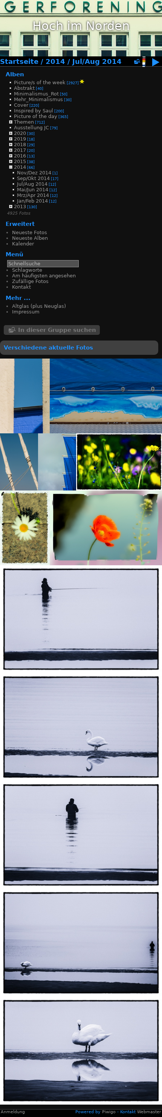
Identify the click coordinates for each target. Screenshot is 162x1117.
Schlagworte (27, 270)
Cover (21, 105)
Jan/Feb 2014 (32, 201)
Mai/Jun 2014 (32, 189)
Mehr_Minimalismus (38, 99)
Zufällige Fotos (30, 281)
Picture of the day (35, 116)
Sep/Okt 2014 (33, 178)
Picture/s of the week (40, 82)
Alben (15, 74)
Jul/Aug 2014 (97, 61)
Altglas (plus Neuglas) (39, 306)
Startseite (19, 61)
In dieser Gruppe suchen (57, 330)
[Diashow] (155, 64)
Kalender (23, 244)
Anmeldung (13, 1111)
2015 (20, 161)
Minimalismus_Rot (36, 94)
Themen (24, 122)
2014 (55, 61)
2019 (20, 139)
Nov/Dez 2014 (34, 173)
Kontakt (21, 287)
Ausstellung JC (31, 127)
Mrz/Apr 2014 (33, 195)
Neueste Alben (30, 238)
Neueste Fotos (29, 232)
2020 (20, 133)
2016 (20, 156)
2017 (20, 150)
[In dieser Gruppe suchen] (136, 62)
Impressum (26, 312)
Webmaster (149, 1111)
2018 (20, 144)
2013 (20, 206)
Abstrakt (24, 88)
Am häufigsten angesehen (44, 275)
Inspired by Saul (33, 111)
